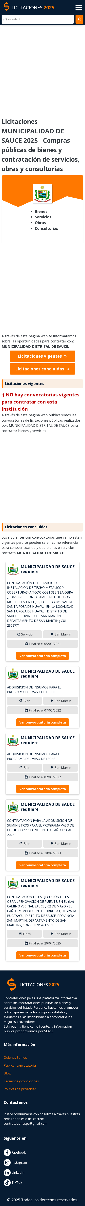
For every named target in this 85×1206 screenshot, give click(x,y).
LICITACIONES (33, 7)
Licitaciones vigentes (40, 356)
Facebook (18, 1152)
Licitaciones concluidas (40, 369)
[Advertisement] (42, 68)
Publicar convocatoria (20, 1065)
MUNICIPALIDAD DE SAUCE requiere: (48, 569)
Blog (7, 1073)
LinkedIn (17, 1172)
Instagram (19, 1162)
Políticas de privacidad (20, 1089)
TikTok (16, 1182)
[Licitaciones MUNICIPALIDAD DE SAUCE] (13, 569)
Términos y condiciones (21, 1081)
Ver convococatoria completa (42, 656)
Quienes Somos (15, 1057)
